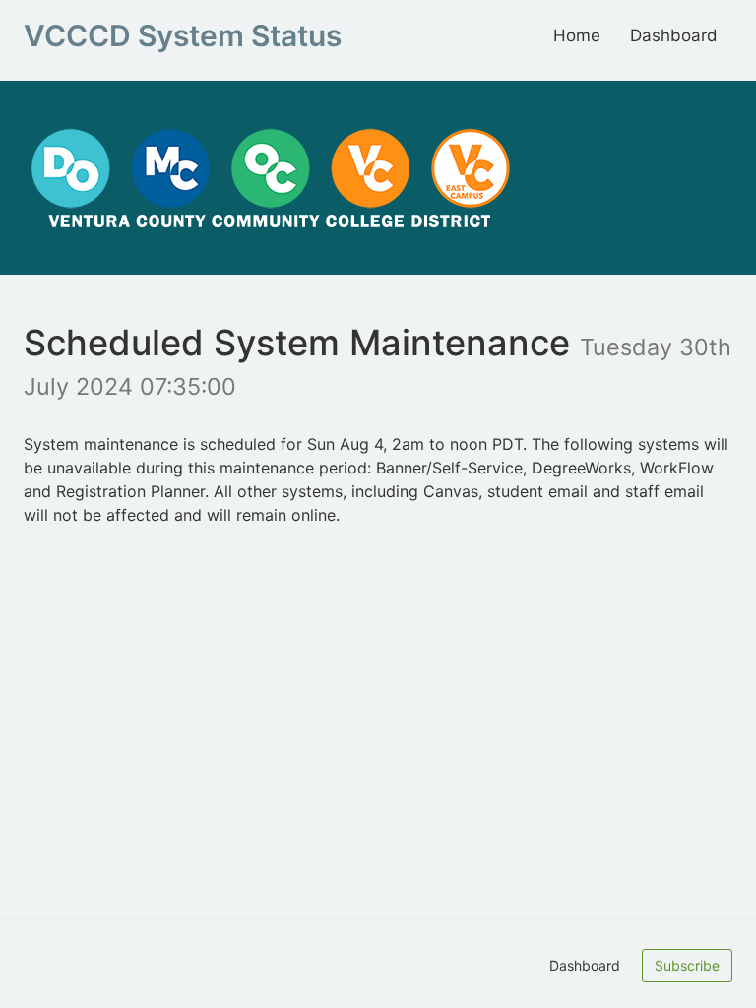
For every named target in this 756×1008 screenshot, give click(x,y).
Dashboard (674, 35)
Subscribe (687, 965)
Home (576, 35)
